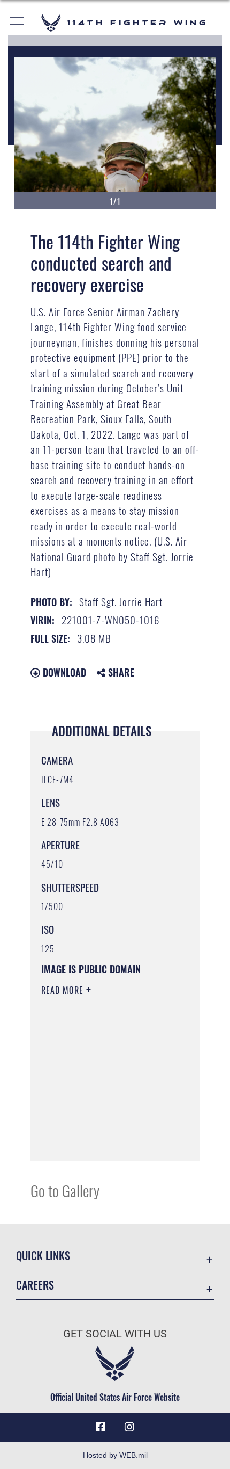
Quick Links (43, 1255)
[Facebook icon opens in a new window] (101, 1427)
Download (63, 672)
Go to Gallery (64, 1190)
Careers (35, 1285)
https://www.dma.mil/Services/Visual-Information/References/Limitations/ (106, 1141)
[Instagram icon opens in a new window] (129, 1427)
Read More (63, 990)
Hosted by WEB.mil (115, 1455)
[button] (17, 23)
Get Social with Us (115, 1334)
